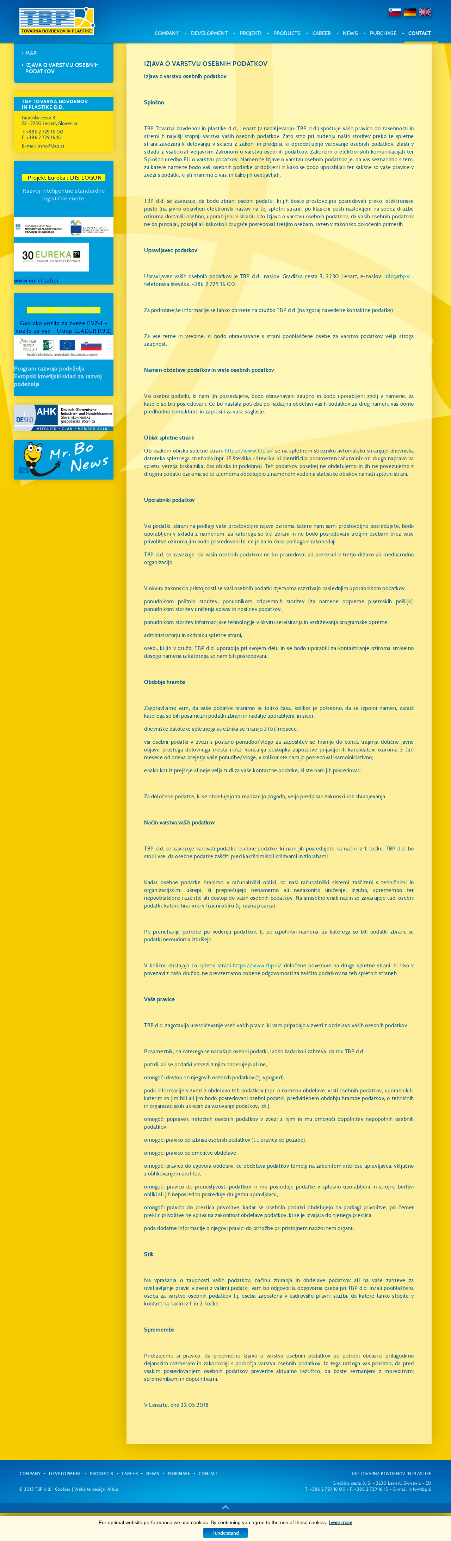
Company (167, 33)
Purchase (383, 33)
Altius (113, 1489)
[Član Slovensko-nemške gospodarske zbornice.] (63, 418)
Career (322, 33)
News (350, 33)
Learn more (340, 1522)
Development (209, 33)
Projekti (250, 33)
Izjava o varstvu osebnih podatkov (398, 67)
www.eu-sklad (33, 280)
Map (384, 50)
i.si (55, 280)
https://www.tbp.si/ (249, 451)
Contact (419, 33)
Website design (89, 1489)
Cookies (62, 1489)
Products (287, 33)
